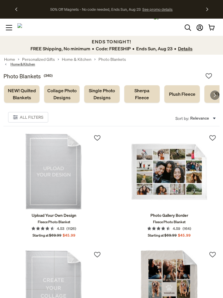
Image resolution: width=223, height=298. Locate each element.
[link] (21, 94)
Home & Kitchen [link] (76, 59)
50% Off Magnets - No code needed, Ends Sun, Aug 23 (95, 9)
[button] (200, 27)
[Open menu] (9, 27)
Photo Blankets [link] (112, 59)
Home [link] (9, 59)
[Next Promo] (207, 9)
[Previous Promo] (18, 9)
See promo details (157, 9)
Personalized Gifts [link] (38, 59)
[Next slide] (215, 95)
